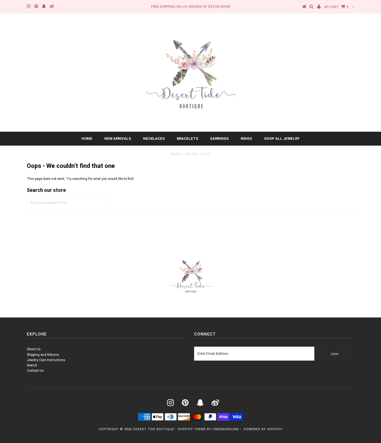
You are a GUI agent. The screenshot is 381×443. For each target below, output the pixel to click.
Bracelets (187, 138)
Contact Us (35, 371)
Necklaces (154, 138)
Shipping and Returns (43, 355)
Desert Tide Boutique (153, 429)
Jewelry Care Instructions (46, 360)
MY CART (336, 7)
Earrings (219, 138)
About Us (34, 349)
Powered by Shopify (263, 429)
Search (32, 365)
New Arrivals (117, 138)
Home (86, 138)
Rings (246, 138)
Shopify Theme (192, 429)
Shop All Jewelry (282, 138)
